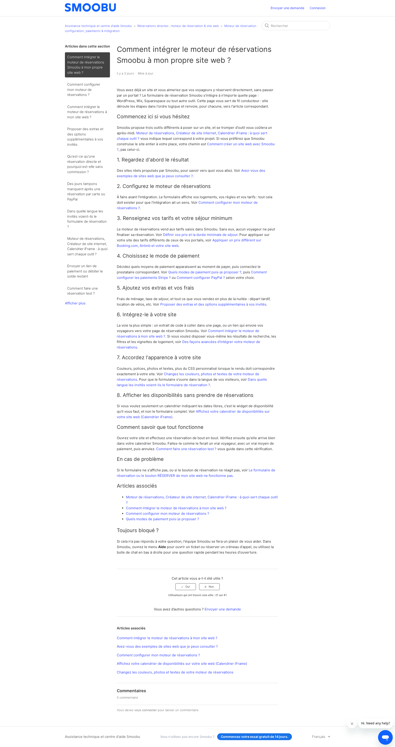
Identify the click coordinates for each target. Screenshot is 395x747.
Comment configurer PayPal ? (201, 277)
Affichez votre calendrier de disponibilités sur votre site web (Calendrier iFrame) (182, 663)
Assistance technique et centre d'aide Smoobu (98, 26)
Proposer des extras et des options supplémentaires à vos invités (85, 137)
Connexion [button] (318, 8)
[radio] (185, 586)
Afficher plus (75, 303)
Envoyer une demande (287, 8)
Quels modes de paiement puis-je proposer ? (204, 272)
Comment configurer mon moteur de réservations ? (83, 89)
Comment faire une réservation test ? (82, 291)
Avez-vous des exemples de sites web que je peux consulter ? (167, 646)
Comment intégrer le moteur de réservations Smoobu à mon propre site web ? (85, 65)
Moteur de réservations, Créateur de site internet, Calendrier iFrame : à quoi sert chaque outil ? (87, 246)
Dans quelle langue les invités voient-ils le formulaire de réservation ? (87, 219)
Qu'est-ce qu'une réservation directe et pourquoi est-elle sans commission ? (85, 164)
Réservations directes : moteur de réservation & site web (178, 26)
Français (319, 736)
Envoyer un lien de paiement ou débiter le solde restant (85, 271)
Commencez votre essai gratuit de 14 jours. (254, 737)
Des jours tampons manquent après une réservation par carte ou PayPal (86, 191)
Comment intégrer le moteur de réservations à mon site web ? (87, 112)
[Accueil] (90, 10)
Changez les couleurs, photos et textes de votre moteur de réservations (175, 672)
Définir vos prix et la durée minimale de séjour (200, 234)
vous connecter (145, 710)
